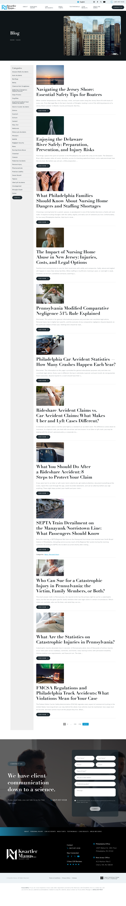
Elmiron (14, 110)
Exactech (15, 114)
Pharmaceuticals (17, 168)
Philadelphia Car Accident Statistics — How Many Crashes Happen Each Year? (76, 361)
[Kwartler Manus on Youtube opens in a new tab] (104, 2)
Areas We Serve (96, 7)
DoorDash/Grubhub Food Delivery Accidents (20, 102)
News (14, 146)
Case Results (85, 7)
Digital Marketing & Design (111, 878)
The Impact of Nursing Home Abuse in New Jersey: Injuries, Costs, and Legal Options (66, 257)
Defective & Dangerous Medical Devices (19, 90)
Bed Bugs (15, 79)
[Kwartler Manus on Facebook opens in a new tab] (97, 2)
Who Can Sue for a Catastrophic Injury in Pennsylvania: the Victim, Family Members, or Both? (70, 586)
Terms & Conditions (54, 878)
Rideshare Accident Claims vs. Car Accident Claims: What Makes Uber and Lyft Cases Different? (70, 415)
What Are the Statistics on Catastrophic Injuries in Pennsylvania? (75, 639)
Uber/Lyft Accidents (18, 182)
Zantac (14, 193)
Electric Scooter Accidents (20, 107)
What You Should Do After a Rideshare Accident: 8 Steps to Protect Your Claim (64, 472)
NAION (14, 139)
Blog (19, 40)
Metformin (15, 128)
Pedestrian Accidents (19, 161)
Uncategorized (16, 186)
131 (75, 724)
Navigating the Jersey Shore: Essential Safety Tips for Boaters (69, 92)
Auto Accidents (17, 75)
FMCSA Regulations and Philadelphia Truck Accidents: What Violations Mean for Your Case (72, 693)
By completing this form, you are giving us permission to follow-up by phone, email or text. (96, 801)
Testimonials (75, 6)
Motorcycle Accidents (19, 132)
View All (17, 197)
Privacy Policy (66, 878)
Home (12, 40)
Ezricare (14, 117)
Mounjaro (15, 135)
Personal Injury (33, 7)
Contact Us (118, 7)
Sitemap (74, 878)
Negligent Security (18, 143)
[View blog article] (50, 75)
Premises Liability (17, 171)
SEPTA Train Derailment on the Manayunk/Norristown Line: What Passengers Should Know (69, 528)
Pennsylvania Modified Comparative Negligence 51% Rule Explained (72, 310)
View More (42, 111)
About (25, 6)
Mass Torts (61, 7)
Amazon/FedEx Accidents (20, 71)
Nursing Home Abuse (19, 150)
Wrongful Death (17, 189)
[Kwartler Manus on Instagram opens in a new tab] (94, 2)
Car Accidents (49, 7)
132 (80, 724)
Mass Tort (15, 125)
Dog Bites (15, 98)
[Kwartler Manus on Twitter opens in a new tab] (101, 2)
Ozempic (15, 157)
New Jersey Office (103, 857)
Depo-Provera (16, 94)
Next (85, 724)
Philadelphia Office (103, 844)
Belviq (14, 82)
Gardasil (14, 121)
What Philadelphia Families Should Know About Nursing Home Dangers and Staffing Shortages (72, 201)
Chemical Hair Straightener (20, 86)
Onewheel (15, 153)
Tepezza (14, 179)
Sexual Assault (16, 175)
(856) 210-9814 (98, 889)
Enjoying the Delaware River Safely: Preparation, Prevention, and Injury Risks (65, 144)
